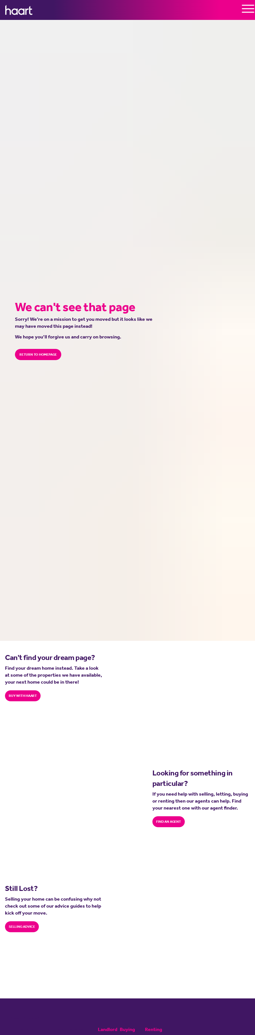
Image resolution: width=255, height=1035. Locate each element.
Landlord (107, 1029)
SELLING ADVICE (22, 926)
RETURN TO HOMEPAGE (38, 354)
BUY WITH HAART (23, 695)
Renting (153, 1029)
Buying (127, 1029)
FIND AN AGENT (168, 821)
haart (18, 10)
